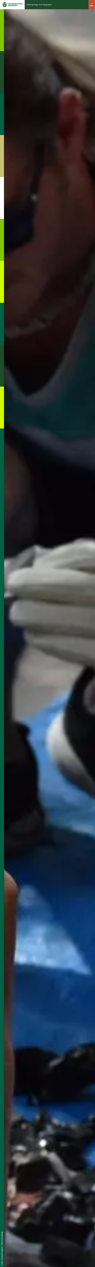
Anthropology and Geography (39, 4)
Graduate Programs (2, 1253)
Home (2, 1263)
